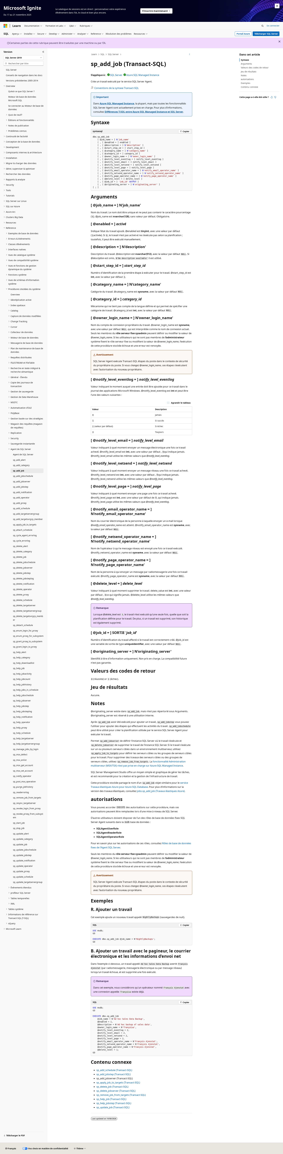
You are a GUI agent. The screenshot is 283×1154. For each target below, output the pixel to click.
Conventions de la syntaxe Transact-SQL (116, 88)
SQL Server (113, 54)
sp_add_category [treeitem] (21, 465)
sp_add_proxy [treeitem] (19, 503)
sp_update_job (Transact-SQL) (112, 1107)
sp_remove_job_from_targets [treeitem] (27, 797)
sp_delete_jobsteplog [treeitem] (23, 578)
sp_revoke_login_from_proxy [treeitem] (27, 808)
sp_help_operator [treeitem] (21, 722)
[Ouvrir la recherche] (262, 25)
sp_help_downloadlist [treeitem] (23, 663)
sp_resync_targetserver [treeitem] (24, 803)
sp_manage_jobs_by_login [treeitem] (25, 749)
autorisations (247, 79)
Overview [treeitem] (15, 294)
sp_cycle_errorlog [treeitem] (21, 540)
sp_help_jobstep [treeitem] (21, 706)
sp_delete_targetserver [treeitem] (24, 605)
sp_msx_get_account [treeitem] (23, 765)
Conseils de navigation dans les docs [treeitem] (24, 75)
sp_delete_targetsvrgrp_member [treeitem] (28, 618)
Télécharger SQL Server (266, 33)
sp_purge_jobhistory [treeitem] (23, 786)
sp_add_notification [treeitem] (22, 492)
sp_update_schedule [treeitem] (23, 876)
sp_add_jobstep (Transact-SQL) (113, 1074)
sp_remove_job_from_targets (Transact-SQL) (121, 1095)
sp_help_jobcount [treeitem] (21, 679)
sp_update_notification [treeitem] (24, 860)
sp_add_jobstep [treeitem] (20, 486)
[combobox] (23, 57)
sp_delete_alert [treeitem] (20, 546)
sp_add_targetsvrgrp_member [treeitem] (28, 519)
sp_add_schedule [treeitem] (21, 508)
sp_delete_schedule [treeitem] (22, 600)
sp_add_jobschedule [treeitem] (23, 476)
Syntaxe (245, 59)
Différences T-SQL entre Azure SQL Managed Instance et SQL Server (144, 111)
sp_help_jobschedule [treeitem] (23, 695)
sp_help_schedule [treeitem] (22, 733)
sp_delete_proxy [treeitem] (21, 594)
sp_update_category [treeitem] (23, 839)
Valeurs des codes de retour (255, 67)
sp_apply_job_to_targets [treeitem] (24, 524)
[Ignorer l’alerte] (277, 6)
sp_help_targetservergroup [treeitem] (26, 743)
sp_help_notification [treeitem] (23, 716)
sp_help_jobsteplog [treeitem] (22, 711)
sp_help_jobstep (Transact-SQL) (113, 1103)
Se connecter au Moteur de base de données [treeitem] (25, 107)
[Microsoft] (5, 26)
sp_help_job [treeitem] (19, 668)
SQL (102, 54)
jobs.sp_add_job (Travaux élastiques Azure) (161, 791)
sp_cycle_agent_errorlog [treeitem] (25, 535)
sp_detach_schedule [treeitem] (23, 625)
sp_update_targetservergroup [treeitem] (27, 882)
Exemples (245, 83)
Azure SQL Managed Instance (142, 75)
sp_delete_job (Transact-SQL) (112, 1086)
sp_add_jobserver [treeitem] (21, 481)
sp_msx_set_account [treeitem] (23, 770)
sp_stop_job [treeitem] (18, 828)
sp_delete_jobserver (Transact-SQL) (115, 1090)
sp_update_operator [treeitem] (23, 866)
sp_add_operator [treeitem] (21, 497)
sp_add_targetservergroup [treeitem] (26, 513)
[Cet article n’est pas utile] (275, 97)
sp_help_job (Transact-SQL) (111, 1099)
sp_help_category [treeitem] (21, 657)
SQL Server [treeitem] (11, 69)
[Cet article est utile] (271, 97)
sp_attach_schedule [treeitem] (22, 529)
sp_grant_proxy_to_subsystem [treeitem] (27, 641)
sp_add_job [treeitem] (18, 470)
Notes (244, 75)
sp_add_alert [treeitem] (19, 459)
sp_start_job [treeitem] (19, 822)
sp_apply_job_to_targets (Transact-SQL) (118, 1082)
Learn (94, 54)
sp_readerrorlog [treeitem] (21, 792)
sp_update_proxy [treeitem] (21, 871)
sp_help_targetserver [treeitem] (23, 738)
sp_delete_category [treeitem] (22, 551)
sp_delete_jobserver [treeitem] (23, 567)
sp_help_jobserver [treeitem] (22, 700)
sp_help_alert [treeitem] (19, 652)
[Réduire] (43, 51)
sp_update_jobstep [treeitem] (22, 855)
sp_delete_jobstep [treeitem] (22, 573)
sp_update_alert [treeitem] (21, 833)
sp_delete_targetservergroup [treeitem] (27, 610)
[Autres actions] (189, 54)
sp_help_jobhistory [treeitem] (22, 684)
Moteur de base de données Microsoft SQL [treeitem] (22, 98)
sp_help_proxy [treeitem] (20, 727)
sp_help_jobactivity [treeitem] (22, 673)
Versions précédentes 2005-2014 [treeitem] (22, 80)
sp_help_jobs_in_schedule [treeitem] (25, 689)
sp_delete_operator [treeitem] (22, 589)
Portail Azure (243, 33)
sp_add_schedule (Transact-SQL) (114, 1070)
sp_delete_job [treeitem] (19, 557)
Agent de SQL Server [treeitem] (23, 454)
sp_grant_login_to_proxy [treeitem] (25, 646)
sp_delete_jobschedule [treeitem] (24, 562)
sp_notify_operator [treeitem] (22, 776)
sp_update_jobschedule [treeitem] (24, 849)
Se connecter (273, 25)
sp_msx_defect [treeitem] (20, 754)
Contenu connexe (249, 86)
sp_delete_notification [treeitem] (23, 583)
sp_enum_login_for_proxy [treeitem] (25, 630)
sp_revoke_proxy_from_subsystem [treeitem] (28, 815)
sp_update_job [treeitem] (20, 844)
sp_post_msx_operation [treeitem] (24, 781)
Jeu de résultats (248, 71)
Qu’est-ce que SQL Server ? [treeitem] (21, 91)
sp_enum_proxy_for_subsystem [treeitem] (28, 636)
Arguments (246, 63)
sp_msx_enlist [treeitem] (20, 760)
